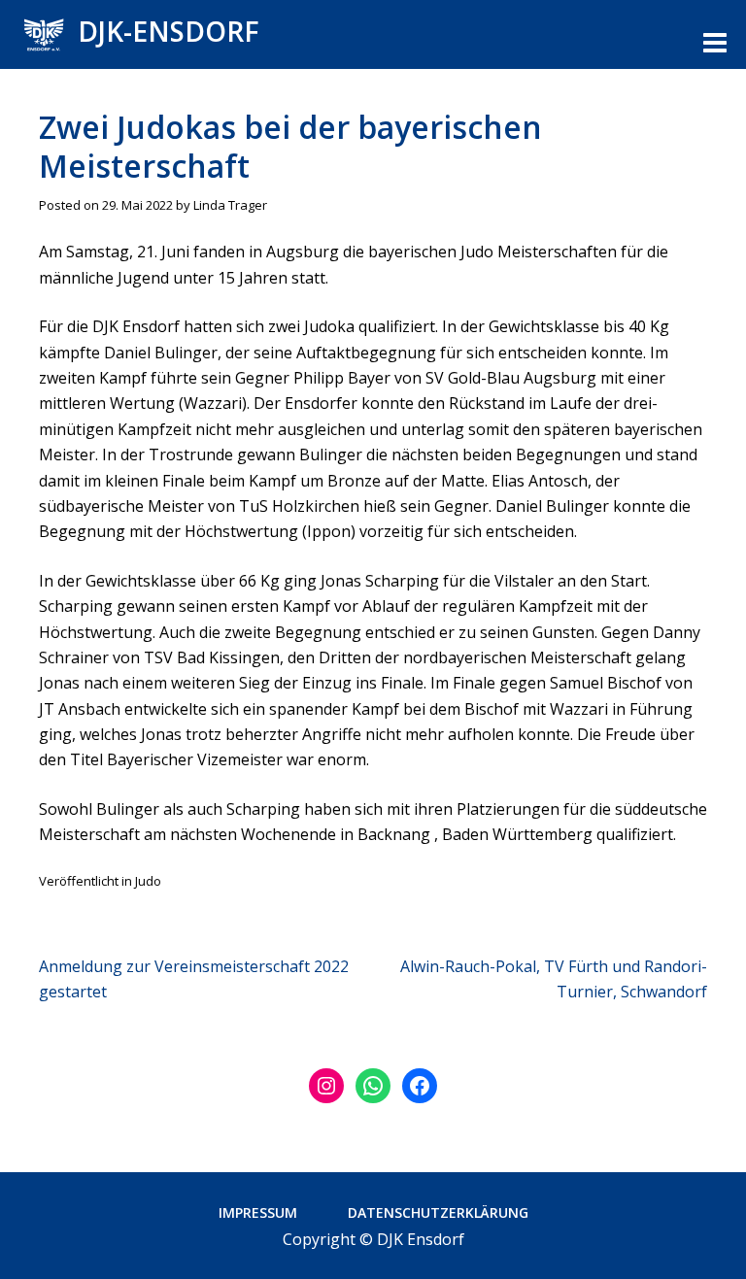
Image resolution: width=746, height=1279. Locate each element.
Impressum (258, 1212)
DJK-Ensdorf (168, 31)
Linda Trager (230, 205)
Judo (148, 881)
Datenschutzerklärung (438, 1212)
